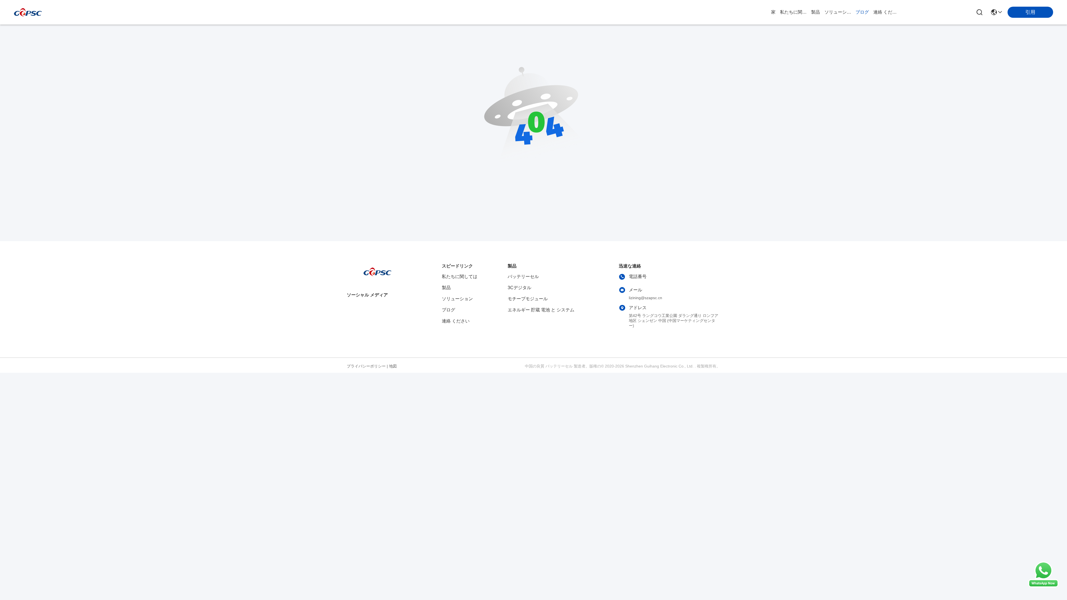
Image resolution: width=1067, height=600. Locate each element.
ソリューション (837, 12)
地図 (393, 366)
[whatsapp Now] (1043, 586)
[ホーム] (377, 278)
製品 (815, 12)
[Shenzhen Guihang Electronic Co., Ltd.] (28, 12)
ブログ (862, 12)
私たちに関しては (793, 12)
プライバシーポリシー (366, 366)
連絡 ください (886, 12)
